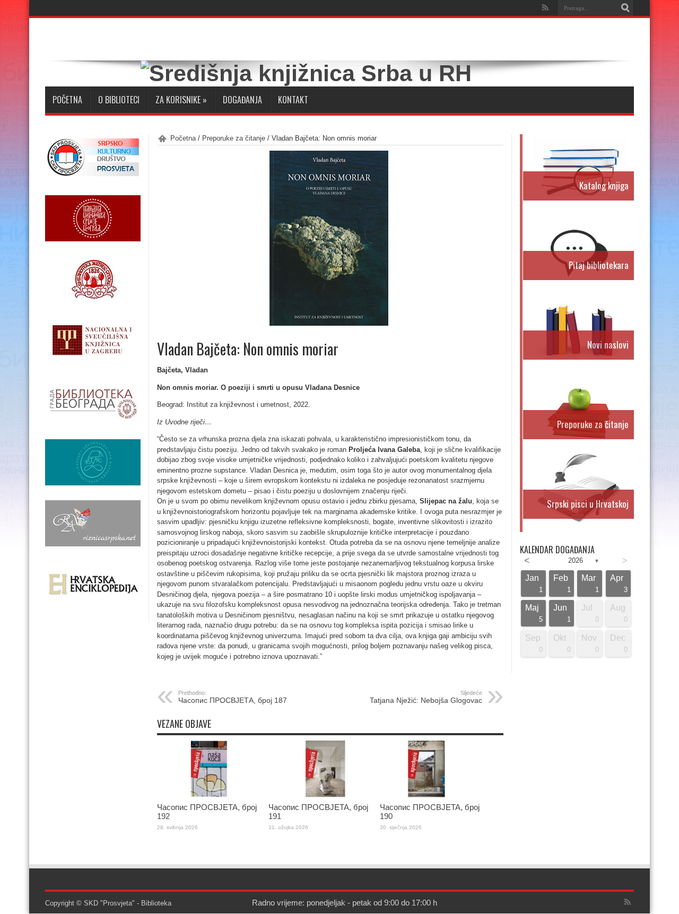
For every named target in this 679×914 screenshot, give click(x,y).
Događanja (242, 99)
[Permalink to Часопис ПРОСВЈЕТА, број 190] (433, 795)
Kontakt (293, 99)
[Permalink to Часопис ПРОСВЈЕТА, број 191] (321, 795)
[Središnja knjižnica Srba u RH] (306, 73)
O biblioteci (119, 99)
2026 (575, 560)
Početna (67, 99)
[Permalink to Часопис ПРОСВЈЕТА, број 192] (210, 795)
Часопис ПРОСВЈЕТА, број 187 (232, 697)
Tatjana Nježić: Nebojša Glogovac (426, 697)
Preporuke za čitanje (233, 138)
